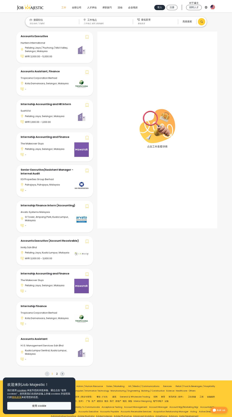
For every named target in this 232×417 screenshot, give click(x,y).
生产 (94, 401)
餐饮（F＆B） (103, 396)
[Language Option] (206, 6)
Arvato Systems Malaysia (35, 212)
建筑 (114, 396)
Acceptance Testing (112, 407)
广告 (88, 401)
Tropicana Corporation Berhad (39, 78)
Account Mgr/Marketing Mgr (183, 407)
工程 (202, 396)
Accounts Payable (109, 411)
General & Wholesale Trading (135, 396)
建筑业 (100, 401)
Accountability (207, 407)
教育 (163, 396)
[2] (57, 374)
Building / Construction (153, 390)
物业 (106, 401)
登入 (159, 7)
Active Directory (207, 411)
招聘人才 (194, 7)
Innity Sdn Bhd (29, 247)
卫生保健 (192, 396)
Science (170, 390)
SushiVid (26, 110)
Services (167, 386)
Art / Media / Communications (144, 386)
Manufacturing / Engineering (125, 390)
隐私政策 (16, 397)
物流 (125, 401)
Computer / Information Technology (91, 390)
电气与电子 (158, 401)
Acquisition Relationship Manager (171, 411)
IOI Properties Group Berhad (37, 179)
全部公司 (76, 7)
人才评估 (92, 7)
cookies (21, 390)
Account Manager (158, 407)
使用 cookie (39, 406)
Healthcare (181, 390)
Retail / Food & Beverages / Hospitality (195, 386)
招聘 (156, 396)
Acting (193, 411)
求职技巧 (107, 7)
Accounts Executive (88, 411)
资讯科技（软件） (177, 396)
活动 (120, 7)
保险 (130, 401)
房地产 (118, 401)
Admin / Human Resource (89, 386)
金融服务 (211, 396)
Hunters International (33, 42)
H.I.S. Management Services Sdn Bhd (42, 345)
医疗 (112, 401)
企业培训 (133, 7)
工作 (63, 7)
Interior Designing (143, 401)
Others (192, 390)
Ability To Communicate (87, 407)
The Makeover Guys (32, 143)
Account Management (135, 407)
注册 (172, 7)
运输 (167, 401)
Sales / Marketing (115, 386)
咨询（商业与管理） (84, 396)
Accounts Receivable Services (136, 411)
